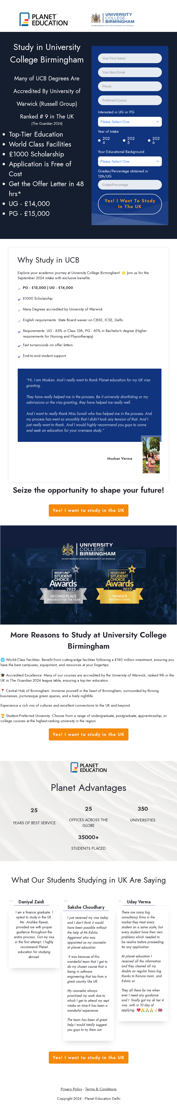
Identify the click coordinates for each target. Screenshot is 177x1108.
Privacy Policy (71, 1089)
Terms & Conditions (101, 1089)
